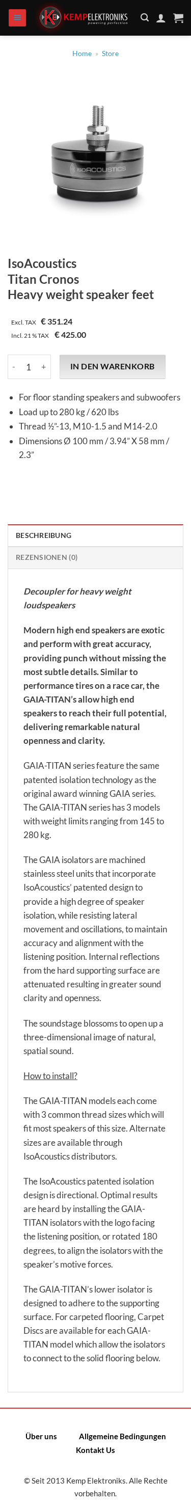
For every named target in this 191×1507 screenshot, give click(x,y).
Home (82, 53)
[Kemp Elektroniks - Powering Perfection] (84, 18)
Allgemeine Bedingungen (122, 1436)
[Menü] (17, 18)
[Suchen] (145, 18)
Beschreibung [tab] (43, 535)
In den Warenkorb (112, 366)
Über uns (41, 1436)
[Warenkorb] (178, 18)
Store (110, 53)
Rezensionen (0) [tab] (46, 557)
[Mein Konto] (161, 18)
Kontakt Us (95, 1450)
